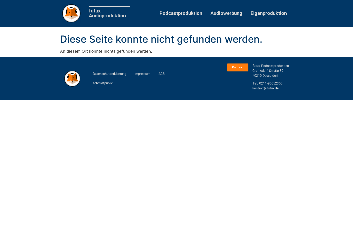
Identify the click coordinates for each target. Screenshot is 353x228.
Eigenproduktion (268, 13)
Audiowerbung (226, 13)
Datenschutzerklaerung (109, 74)
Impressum (142, 74)
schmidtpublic (103, 83)
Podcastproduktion (180, 13)
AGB (162, 74)
